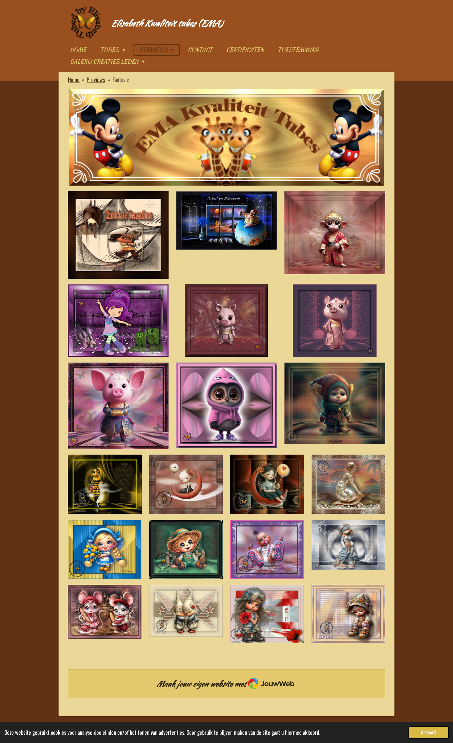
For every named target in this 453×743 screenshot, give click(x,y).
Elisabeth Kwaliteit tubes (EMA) (166, 23)
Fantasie (120, 79)
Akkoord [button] (428, 732)
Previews (96, 79)
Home (74, 79)
